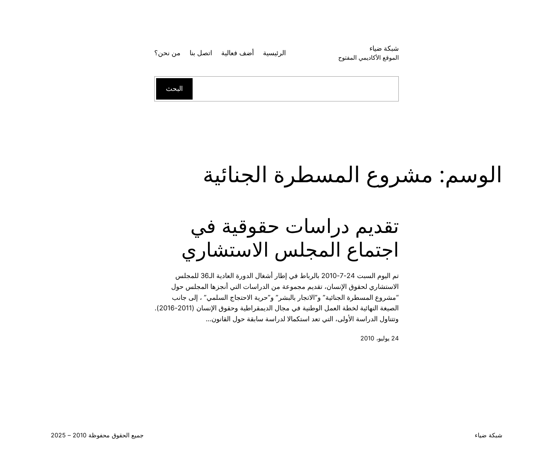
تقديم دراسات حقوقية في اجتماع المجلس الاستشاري (290, 238)
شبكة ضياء (384, 48)
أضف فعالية (237, 53)
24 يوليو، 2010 (379, 338)
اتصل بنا (201, 53)
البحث (174, 88)
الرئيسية (274, 53)
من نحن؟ (167, 53)
